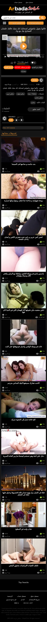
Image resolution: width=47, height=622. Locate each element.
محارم (33, 102)
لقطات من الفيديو (37, 67)
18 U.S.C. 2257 (28, 603)
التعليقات (6, 108)
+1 (16, 120)
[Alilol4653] (4, 118)
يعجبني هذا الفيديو (12, 63)
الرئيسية (10, 596)
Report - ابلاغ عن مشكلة (22, 67)
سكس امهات (20, 94)
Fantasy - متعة (32, 94)
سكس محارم (39, 98)
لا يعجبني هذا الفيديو (15, 63)
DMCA (16, 603)
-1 (21, 120)
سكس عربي (10, 94)
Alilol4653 (11, 117)
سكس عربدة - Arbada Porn (21, 618)
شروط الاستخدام (34, 599)
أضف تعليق (36, 109)
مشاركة (23, 71)
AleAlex (34, 80)
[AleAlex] (41, 80)
